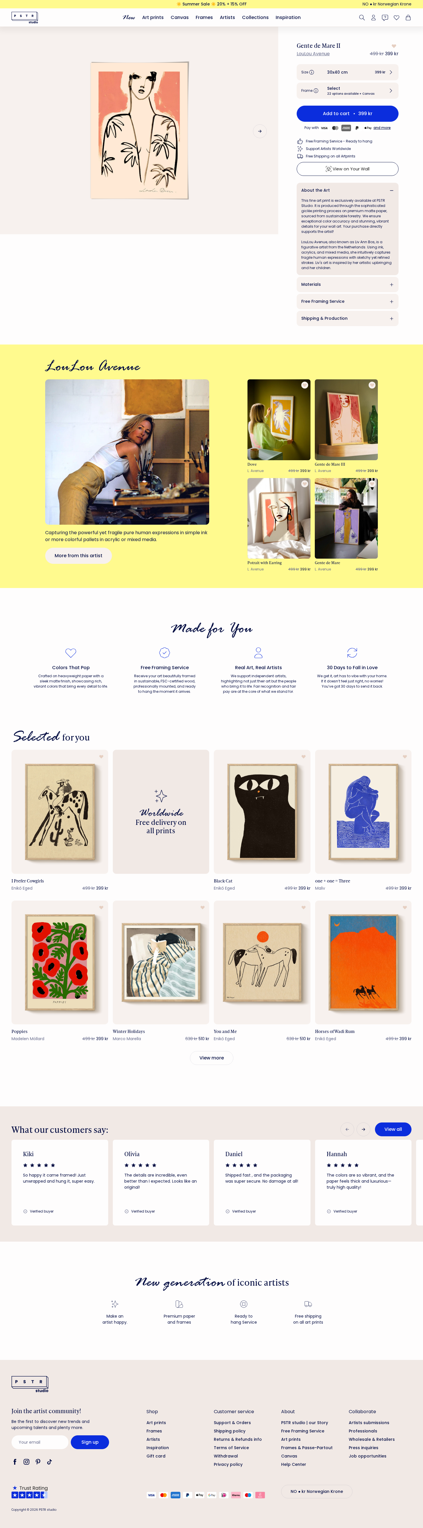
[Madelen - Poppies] (60, 962)
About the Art (315, 190)
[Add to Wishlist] (393, 46)
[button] (348, 72)
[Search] (362, 17)
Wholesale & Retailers (372, 1439)
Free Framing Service (322, 301)
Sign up (90, 1442)
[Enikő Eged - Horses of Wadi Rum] (363, 962)
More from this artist (78, 555)
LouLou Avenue (313, 53)
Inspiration (288, 17)
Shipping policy (229, 1431)
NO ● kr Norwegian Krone (387, 4)
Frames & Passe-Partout (307, 1448)
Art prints (153, 17)
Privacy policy (228, 1464)
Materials (311, 284)
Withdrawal (226, 1456)
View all (393, 1129)
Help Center (293, 1464)
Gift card (155, 1456)
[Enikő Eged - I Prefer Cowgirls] (60, 812)
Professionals (363, 1431)
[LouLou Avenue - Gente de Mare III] (346, 419)
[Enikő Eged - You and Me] (262, 962)
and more (382, 127)
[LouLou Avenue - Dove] (278, 419)
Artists (227, 17)
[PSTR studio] (25, 17)
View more (211, 1058)
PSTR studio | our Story (304, 1423)
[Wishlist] (396, 17)
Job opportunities (367, 1456)
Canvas (180, 17)
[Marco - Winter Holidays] (161, 962)
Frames (204, 17)
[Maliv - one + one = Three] (363, 812)
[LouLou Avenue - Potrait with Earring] (278, 518)
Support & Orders (232, 1423)
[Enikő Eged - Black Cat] (262, 812)
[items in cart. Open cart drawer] (407, 17)
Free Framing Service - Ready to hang (339, 141)
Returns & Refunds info (238, 1439)
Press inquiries (363, 1448)
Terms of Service (231, 1448)
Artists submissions (369, 1423)
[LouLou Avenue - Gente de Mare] (346, 518)
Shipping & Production (324, 318)
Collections (255, 17)
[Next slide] (260, 131)
